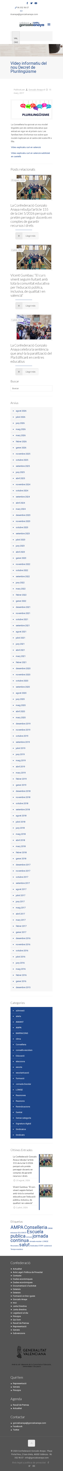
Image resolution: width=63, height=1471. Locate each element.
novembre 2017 (23, 871)
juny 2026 (20, 423)
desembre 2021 (23, 607)
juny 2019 (20, 754)
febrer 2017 (21, 926)
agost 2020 (21, 693)
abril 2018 (20, 840)
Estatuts (17, 1289)
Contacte (17, 1275)
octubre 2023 (22, 527)
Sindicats (20, 1135)
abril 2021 (20, 650)
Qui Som (17, 1319)
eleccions (20, 1061)
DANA (50, 1228)
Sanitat (19, 1112)
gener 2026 (21, 447)
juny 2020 (20, 699)
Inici (15, 1303)
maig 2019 (21, 760)
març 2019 (21, 772)
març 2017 (21, 920)
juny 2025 (20, 472)
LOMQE (19, 1089)
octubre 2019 (22, 736)
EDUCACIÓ (22, 1233)
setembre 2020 (23, 687)
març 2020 (21, 717)
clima (18, 1039)
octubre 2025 (22, 460)
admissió (20, 1010)
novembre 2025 (23, 454)
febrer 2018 (21, 852)
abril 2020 (20, 711)
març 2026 (21, 435)
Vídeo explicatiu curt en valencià (26, 147)
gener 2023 (21, 558)
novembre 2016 (23, 944)
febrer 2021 (21, 662)
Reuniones (21, 1095)
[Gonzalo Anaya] (31, 24)
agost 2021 (21, 631)
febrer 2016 (21, 975)
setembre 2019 (23, 742)
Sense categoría (23, 1118)
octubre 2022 (22, 570)
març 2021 (21, 656)
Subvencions (19, 1333)
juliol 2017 (20, 895)
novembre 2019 (23, 730)
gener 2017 (21, 932)
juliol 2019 (20, 748)
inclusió (29, 1237)
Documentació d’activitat (24, 1286)
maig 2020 (21, 705)
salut (24, 1244)
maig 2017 (21, 907)
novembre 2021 (23, 613)
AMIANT (20, 1022)
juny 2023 (20, 546)
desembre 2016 (23, 938)
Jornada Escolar (23, 1084)
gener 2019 (21, 785)
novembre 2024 (23, 484)
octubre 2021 (22, 619)
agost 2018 (21, 815)
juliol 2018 (20, 822)
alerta (18, 1016)
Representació (19, 1326)
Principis (17, 1316)
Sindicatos (21, 1129)
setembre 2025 (23, 466)
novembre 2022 (23, 564)
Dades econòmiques (22, 1279)
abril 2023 (20, 552)
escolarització (22, 1073)
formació (20, 1078)
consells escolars (24, 1050)
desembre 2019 (23, 723)
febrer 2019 (21, 779)
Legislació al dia (20, 1313)
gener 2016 (21, 981)
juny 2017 (20, 901)
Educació (20, 1056)
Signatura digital (23, 1123)
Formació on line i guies (24, 1296)
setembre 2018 (23, 809)
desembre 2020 (23, 668)
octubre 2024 (22, 490)
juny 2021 (20, 644)
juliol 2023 (20, 539)
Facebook (17, 1426)
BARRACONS (22, 1033)
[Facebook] (27, 3)
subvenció (48, 1246)
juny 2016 (20, 963)
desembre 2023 (23, 515)
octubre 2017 (22, 877)
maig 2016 (21, 969)
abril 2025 (20, 478)
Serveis (16, 1330)
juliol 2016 (20, 956)
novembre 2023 (23, 521)
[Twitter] (31, 3)
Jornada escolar (35, 1241)
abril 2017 (20, 914)
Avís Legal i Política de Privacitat (28, 1272)
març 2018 (21, 846)
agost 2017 (21, 889)
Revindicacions (23, 1106)
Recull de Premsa (21, 1323)
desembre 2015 (23, 987)
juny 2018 (20, 828)
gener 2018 (21, 858)
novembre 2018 (23, 797)
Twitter (16, 1430)
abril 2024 (20, 503)
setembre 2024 (23, 496)
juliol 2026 (20, 417)
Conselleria (21, 1044)
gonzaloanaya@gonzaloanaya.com (21, 14)
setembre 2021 (23, 625)
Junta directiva (19, 1309)
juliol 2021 (20, 638)
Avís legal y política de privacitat (29, 1462)
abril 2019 (20, 766)
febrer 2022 (21, 595)
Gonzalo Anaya (36, 89)
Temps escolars (16, 1249)
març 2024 (21, 509)
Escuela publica (26, 1234)
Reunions (20, 1101)
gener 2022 (21, 601)
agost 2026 (21, 411)
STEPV (40, 1246)
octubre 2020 (22, 680)
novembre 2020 (23, 674)
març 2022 (21, 588)
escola (19, 1067)
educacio (13, 1233)
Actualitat (17, 1269)
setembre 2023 (23, 533)
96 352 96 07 (23, 7)
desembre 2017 (23, 864)
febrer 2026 (21, 441)
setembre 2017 (23, 883)
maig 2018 (21, 834)
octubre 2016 (22, 950)
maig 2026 (21, 429)
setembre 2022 (23, 576)
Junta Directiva (20, 1306)
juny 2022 (20, 582)
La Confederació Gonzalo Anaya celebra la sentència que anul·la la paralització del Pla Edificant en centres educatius (31, 353)
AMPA (18, 1027)
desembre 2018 (23, 791)
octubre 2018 (22, 803)
